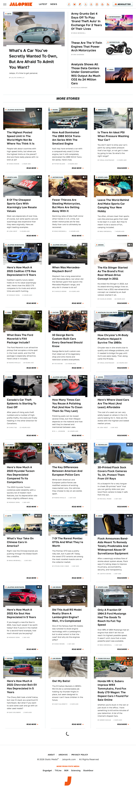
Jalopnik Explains (60, 245)
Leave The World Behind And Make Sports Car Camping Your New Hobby (113, 205)
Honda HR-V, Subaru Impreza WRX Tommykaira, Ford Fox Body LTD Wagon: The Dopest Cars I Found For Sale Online (113, 690)
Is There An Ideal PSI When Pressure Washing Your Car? (113, 136)
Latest (43, 4)
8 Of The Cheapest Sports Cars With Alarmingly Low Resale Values (22, 205)
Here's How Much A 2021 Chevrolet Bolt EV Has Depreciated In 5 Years (22, 686)
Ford (9, 312)
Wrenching (102, 109)
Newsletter (124, 4)
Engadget (47, 770)
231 (39, 516)
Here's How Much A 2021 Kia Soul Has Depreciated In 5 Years (21, 613)
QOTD (9, 13)
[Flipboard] (80, 4)
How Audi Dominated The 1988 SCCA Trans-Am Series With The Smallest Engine (66, 138)
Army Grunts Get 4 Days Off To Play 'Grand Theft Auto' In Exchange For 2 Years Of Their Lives (86, 21)
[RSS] (108, 4)
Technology (102, 444)
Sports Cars (12, 177)
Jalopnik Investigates (15, 109)
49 (130, 516)
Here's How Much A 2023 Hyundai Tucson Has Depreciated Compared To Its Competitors (21, 475)
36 (130, 587)
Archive (63, 755)
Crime (9, 377)
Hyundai (10, 444)
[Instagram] (97, 4)
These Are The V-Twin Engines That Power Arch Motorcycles (86, 46)
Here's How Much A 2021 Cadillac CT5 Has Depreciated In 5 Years (21, 271)
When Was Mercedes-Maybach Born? (66, 269)
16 (131, 312)
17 (131, 445)
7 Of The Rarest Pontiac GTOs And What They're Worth (67, 542)
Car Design (57, 587)
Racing (55, 109)
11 (85, 312)
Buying (9, 658)
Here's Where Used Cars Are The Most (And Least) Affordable (113, 403)
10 (85, 516)
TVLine (58, 770)
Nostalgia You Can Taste (107, 312)
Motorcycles (114, 42)
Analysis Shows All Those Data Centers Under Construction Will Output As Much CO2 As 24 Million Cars (85, 74)
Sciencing (75, 770)
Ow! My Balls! (61, 681)
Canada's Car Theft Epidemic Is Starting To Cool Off (21, 403)
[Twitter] (86, 4)
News (53, 4)
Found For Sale (104, 658)
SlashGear (88, 770)
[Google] (102, 4)
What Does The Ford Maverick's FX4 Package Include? (20, 338)
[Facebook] (69, 4)
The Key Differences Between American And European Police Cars (67, 471)
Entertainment (115, 17)
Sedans (101, 245)
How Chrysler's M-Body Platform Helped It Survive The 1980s (113, 339)
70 (85, 658)
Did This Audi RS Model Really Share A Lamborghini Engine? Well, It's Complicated (67, 615)
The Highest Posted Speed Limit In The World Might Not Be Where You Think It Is (20, 138)
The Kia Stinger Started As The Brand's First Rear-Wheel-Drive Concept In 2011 (113, 273)
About (51, 755)
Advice (100, 377)
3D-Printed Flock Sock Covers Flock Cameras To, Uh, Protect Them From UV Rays (112, 473)
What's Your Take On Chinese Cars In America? (20, 542)
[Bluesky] (74, 4)
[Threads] (91, 4)
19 (40, 377)
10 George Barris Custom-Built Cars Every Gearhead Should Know (67, 340)
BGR (66, 770)
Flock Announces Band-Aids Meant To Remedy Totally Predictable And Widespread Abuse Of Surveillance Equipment (113, 546)
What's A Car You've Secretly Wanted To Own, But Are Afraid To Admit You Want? (33, 59)
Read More (31, 168)
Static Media (51, 759)
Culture (56, 312)
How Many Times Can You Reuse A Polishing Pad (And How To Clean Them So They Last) (67, 405)
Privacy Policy (79, 755)
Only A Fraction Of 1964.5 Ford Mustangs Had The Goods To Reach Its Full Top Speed (112, 617)
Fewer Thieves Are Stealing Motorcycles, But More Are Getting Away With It (66, 205)
